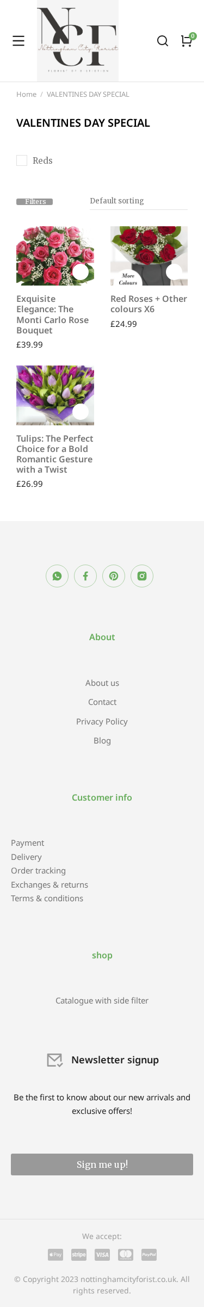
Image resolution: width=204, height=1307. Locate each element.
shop (102, 955)
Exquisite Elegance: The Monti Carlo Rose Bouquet (52, 314)
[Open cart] (186, 40)
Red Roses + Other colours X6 (148, 304)
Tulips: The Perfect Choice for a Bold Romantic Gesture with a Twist (55, 454)
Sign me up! (102, 1164)
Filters (35, 202)
